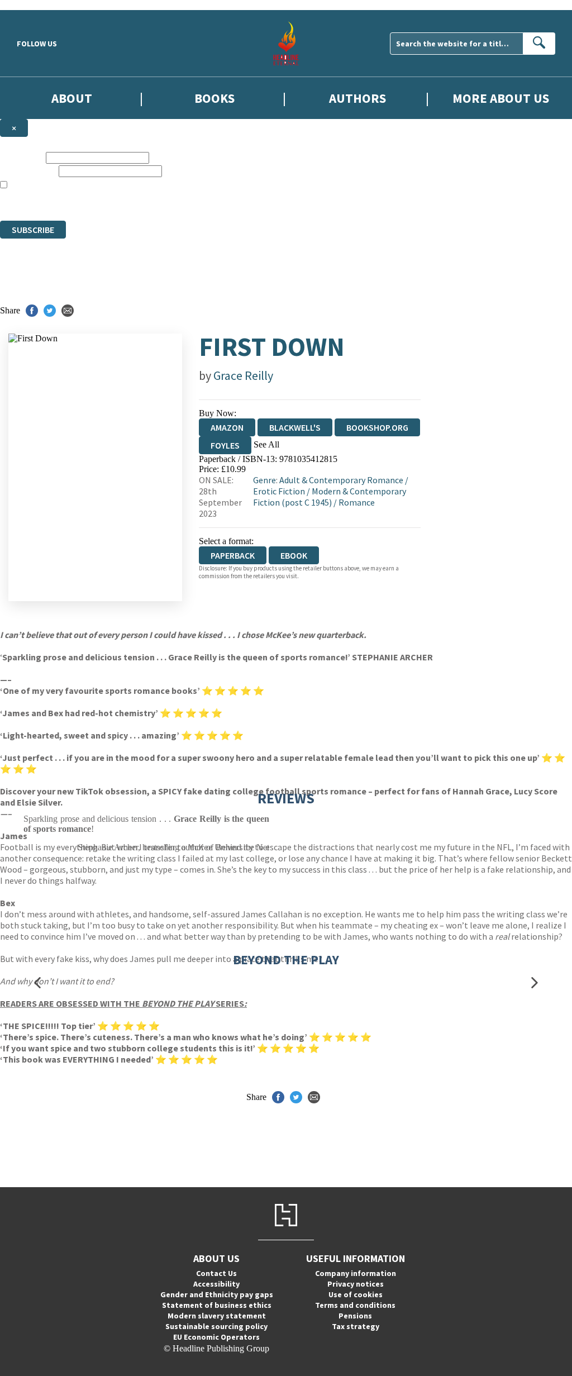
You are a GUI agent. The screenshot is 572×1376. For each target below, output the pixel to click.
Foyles (225, 445)
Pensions (355, 1316)
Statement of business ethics (216, 1305)
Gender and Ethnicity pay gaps (216, 1294)
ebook (293, 555)
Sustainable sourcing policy (216, 1326)
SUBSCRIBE (33, 229)
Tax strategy (355, 1326)
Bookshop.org (377, 427)
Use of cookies (355, 1294)
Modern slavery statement (217, 1316)
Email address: (28, 170)
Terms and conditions (355, 1305)
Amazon (227, 427)
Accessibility (216, 1284)
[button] (37, 982)
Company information (355, 1273)
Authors (357, 98)
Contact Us (216, 1273)
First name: (22, 157)
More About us (500, 98)
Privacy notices (355, 1284)
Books (214, 98)
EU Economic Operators (216, 1337)
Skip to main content (36, 4)
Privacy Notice (480, 205)
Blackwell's (295, 427)
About (71, 98)
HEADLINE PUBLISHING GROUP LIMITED (164, 205)
